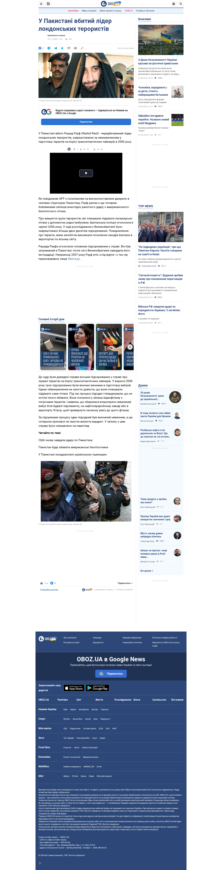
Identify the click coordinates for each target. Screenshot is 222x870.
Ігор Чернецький (147, 524)
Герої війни (73, 11)
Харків (73, 709)
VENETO (129, 11)
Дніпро (95, 709)
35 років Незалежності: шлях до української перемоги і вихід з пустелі (152, 396)
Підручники (75, 728)
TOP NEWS (145, 206)
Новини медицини (72, 766)
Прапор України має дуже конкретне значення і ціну (155, 518)
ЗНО (108, 728)
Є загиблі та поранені (148, 319)
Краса (83, 776)
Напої (76, 747)
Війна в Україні (89, 11)
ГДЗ (65, 728)
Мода (91, 776)
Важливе (144, 19)
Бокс (95, 719)
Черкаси (105, 709)
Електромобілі (83, 738)
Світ (78, 699)
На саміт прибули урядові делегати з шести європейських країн (159, 260)
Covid (99, 766)
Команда (97, 638)
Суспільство (159, 699)
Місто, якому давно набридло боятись (151, 535)
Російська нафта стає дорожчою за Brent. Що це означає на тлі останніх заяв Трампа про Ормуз (155, 433)
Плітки (75, 776)
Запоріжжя (84, 709)
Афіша (66, 776)
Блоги (137, 699)
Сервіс (102, 738)
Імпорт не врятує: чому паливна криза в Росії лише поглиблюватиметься (153, 554)
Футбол (66, 719)
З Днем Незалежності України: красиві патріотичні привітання (158, 61)
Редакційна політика (49, 590)
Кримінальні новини (56, 35)
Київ (65, 709)
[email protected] (74, 848)
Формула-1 (106, 719)
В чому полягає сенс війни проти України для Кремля (155, 415)
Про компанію (70, 638)
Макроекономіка (90, 757)
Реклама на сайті (71, 642)
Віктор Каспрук (146, 421)
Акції (94, 738)
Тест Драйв (68, 738)
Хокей (88, 719)
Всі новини (177, 699)
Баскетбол (77, 719)
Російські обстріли (145, 11)
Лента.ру (74, 259)
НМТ (114, 728)
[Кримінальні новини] (87, 590)
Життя (99, 699)
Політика (63, 699)
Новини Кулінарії (89, 747)
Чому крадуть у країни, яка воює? (153, 501)
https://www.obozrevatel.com (137, 790)
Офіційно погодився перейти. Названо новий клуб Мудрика (153, 119)
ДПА (101, 728)
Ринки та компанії (71, 757)
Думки (143, 385)
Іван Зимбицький (147, 507)
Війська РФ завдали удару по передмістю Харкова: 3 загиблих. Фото (159, 310)
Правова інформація (132, 638)
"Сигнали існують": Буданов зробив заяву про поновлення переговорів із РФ (160, 279)
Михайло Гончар (147, 562)
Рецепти (67, 747)
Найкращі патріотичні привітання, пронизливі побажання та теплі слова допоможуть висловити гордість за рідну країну (158, 71)
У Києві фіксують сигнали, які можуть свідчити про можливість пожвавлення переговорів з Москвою (157, 290)
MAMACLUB (89, 766)
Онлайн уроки (89, 728)
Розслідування (122, 699)
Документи (98, 642)
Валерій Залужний (148, 404)
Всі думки (145, 570)
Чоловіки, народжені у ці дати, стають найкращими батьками (153, 91)
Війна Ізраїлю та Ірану (110, 11)
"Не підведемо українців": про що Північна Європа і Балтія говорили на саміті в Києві (160, 250)
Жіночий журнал (104, 776)
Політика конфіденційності (164, 638)
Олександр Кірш (147, 541)
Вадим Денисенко (148, 441)
